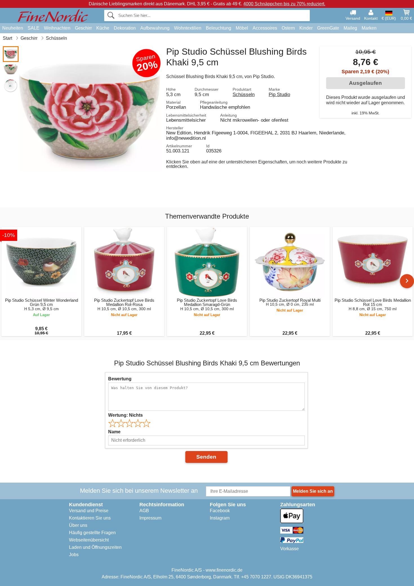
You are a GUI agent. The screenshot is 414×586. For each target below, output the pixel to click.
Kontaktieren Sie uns (90, 518)
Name (114, 431)
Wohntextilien (187, 28)
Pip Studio (279, 94)
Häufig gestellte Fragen (92, 532)
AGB (144, 510)
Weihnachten (57, 28)
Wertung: (125, 415)
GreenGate (328, 28)
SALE (33, 28)
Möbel (242, 28)
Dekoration (125, 28)
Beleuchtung (218, 28)
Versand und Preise (88, 510)
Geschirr (83, 28)
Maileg (350, 28)
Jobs (74, 554)
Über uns (78, 525)
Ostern (288, 28)
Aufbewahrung (155, 28)
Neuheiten (12, 28)
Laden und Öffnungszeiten (95, 547)
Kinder (306, 28)
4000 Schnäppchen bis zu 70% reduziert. (284, 3)
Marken (369, 28)
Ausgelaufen (365, 83)
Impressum (150, 518)
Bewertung (120, 378)
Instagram (220, 518)
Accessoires (265, 28)
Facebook (220, 510)
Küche (102, 28)
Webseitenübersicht (89, 540)
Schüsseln (244, 94)
